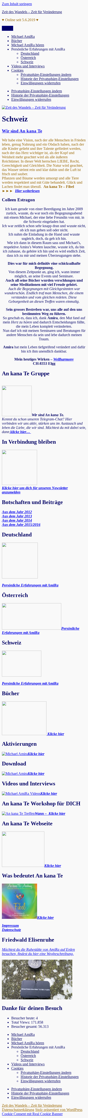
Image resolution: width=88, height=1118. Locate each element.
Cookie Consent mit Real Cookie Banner (32, 1114)
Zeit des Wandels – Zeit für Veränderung (32, 12)
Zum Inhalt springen (17, 4)
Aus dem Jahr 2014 (17, 520)
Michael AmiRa (23, 37)
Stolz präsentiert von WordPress (58, 1110)
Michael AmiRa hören (27, 45)
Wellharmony (63, 359)
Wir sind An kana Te (22, 130)
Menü (7, 28)
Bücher (16, 41)
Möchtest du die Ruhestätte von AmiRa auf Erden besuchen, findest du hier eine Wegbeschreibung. (38, 951)
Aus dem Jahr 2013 (17, 516)
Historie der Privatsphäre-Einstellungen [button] (50, 79)
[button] (36, 91)
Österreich (28, 58)
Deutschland (30, 53)
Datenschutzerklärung (18, 1110)
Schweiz (27, 62)
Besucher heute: (23, 1018)
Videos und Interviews (28, 66)
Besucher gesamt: (24, 1027)
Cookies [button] (17, 70)
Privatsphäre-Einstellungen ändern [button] (46, 75)
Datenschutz (11, 930)
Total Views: (21, 1022)
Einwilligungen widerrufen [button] (41, 83)
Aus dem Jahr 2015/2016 (21, 525)
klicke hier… (20, 432)
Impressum (10, 926)
